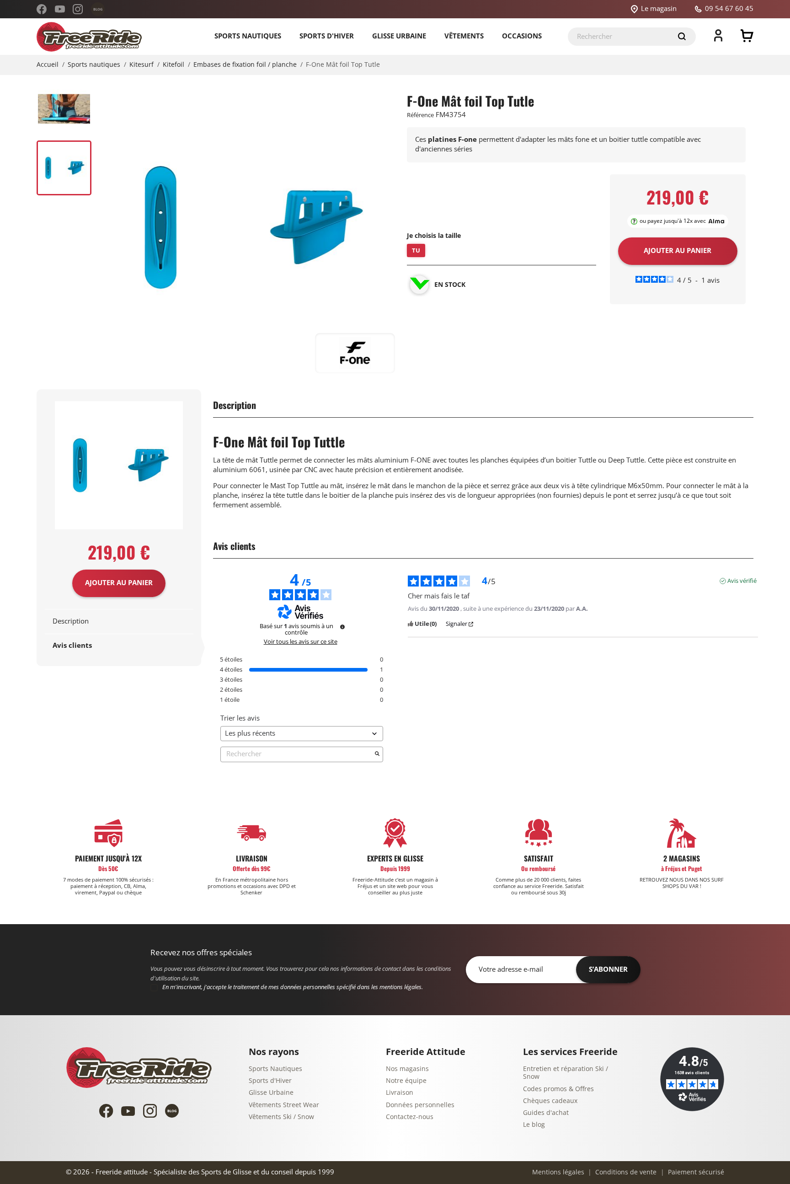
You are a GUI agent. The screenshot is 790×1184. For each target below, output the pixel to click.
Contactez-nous (409, 1117)
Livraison (399, 1093)
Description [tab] (71, 621)
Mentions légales (558, 1172)
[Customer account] (718, 39)
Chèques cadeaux (550, 1101)
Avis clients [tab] (72, 645)
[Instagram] (78, 9)
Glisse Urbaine (271, 1093)
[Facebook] (42, 9)
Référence (420, 115)
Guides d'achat (546, 1113)
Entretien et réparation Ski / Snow (565, 1073)
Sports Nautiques (275, 1069)
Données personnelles (420, 1105)
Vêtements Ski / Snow (281, 1117)
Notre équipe (406, 1081)
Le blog (534, 1125)
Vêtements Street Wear (284, 1105)
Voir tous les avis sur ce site (300, 642)
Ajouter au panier (119, 583)
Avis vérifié (742, 581)
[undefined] (342, 626)
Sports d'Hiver (270, 1081)
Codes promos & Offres (558, 1089)
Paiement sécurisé (695, 1172)
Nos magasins (407, 1069)
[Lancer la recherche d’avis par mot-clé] (377, 754)
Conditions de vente (625, 1172)
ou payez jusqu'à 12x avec (673, 221)
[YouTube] (60, 9)
